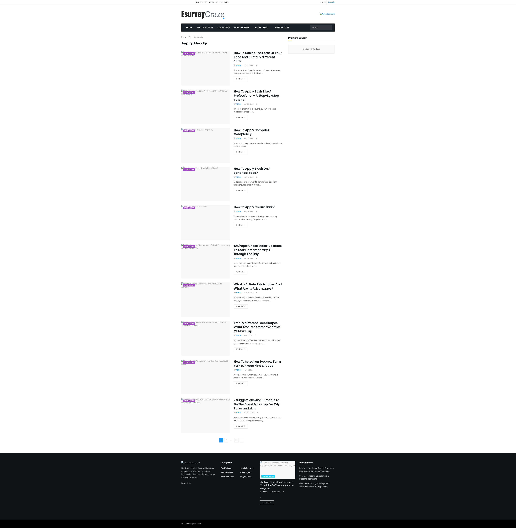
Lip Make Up (198, 37)
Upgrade (331, 2)
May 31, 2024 (248, 138)
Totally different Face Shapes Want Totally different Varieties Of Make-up (257, 327)
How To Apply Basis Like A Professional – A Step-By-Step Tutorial (256, 95)
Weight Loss (213, 2)
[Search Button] (329, 27)
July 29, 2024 (275, 492)
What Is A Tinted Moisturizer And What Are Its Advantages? (258, 286)
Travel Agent (261, 27)
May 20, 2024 (248, 211)
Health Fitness (205, 27)
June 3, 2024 (248, 104)
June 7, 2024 (248, 65)
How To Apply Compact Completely (251, 132)
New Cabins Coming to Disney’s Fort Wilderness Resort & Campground (314, 485)
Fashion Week (241, 27)
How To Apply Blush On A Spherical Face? (252, 171)
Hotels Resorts (201, 2)
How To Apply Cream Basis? (254, 207)
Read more (240, 79)
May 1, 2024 (248, 370)
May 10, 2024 (248, 293)
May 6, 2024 (248, 335)
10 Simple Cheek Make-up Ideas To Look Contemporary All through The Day (258, 250)
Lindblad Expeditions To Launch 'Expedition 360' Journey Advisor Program (277, 485)
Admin (238, 65)
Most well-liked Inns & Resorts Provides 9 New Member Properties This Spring (316, 470)
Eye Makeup (223, 27)
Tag (190, 37)
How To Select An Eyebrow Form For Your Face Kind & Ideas (257, 364)
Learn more (186, 483)
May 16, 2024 (248, 258)
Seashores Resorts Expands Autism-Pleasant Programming (314, 477)
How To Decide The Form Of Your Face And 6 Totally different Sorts (258, 57)
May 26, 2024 (248, 177)
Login (322, 2)
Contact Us (224, 2)
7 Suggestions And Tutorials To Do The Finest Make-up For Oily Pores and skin (257, 404)
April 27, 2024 (249, 413)
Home (189, 27)
